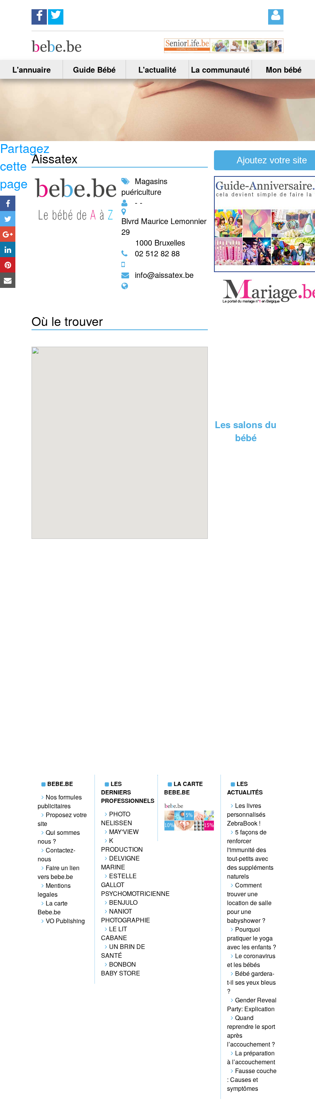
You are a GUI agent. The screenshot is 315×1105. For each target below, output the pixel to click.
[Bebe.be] (57, 49)
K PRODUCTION (122, 845)
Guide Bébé (94, 69)
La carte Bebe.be (53, 907)
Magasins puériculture (144, 186)
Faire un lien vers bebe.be (59, 872)
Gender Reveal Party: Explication (252, 1004)
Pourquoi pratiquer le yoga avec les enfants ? (251, 938)
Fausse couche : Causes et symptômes (252, 1079)
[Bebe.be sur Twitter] (55, 14)
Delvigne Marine (120, 862)
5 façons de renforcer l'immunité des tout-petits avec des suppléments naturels (250, 854)
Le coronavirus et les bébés (251, 960)
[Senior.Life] (224, 50)
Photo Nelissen (116, 818)
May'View (124, 831)
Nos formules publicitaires (60, 801)
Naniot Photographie (125, 915)
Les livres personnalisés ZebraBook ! (246, 814)
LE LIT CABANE (114, 933)
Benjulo (123, 902)
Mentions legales (54, 890)
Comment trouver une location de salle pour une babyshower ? (249, 903)
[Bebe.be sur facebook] (39, 14)
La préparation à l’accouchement (251, 1057)
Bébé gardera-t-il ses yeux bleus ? (251, 982)
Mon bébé (284, 69)
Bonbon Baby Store (120, 968)
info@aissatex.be (164, 274)
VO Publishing (65, 920)
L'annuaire (31, 69)
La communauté (220, 69)
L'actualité (157, 69)
